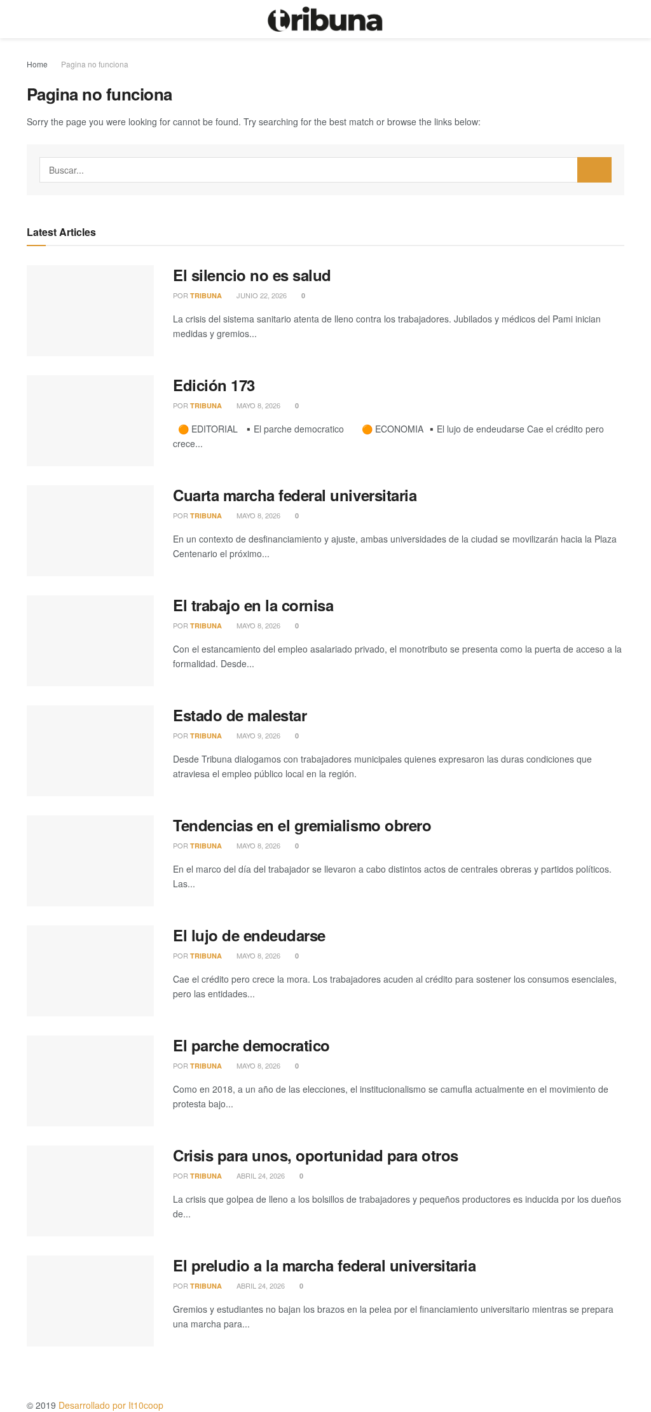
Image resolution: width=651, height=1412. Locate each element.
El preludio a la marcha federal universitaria (324, 1265)
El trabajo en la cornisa (253, 605)
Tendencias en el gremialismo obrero (302, 825)
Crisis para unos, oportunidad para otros (315, 1155)
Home (37, 64)
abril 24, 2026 (260, 1175)
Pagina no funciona (94, 64)
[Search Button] (594, 170)
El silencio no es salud (252, 275)
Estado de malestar (239, 715)
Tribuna (206, 295)
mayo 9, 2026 (257, 735)
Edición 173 (214, 385)
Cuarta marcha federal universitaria (294, 495)
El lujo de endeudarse (249, 935)
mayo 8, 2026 (257, 405)
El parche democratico (251, 1045)
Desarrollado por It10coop (110, 1405)
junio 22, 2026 (261, 295)
